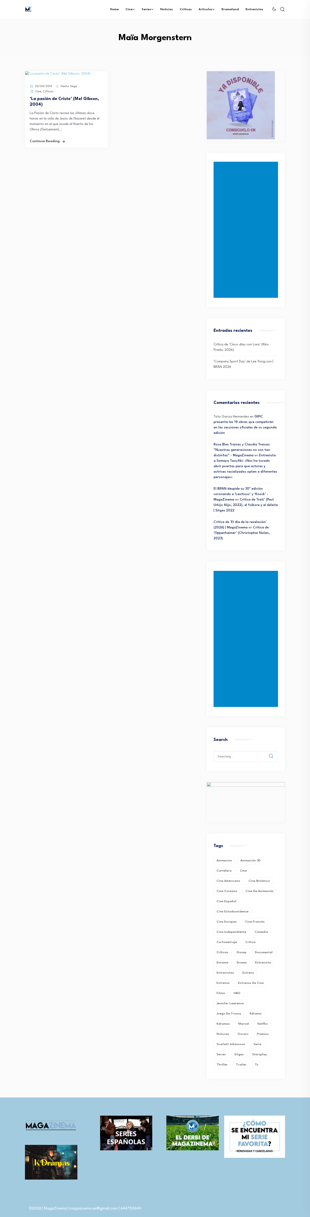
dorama (222, 962)
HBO (237, 993)
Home (114, 9)
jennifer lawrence (230, 1003)
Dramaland (230, 9)
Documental (264, 952)
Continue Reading (45, 141)
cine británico (259, 880)
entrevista (263, 962)
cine (243, 870)
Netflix (262, 1023)
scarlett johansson (231, 1044)
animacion (224, 860)
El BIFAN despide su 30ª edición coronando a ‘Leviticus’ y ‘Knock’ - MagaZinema (241, 494)
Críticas (186, 9)
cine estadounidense (232, 911)
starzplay (259, 1054)
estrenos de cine (251, 983)
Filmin (221, 993)
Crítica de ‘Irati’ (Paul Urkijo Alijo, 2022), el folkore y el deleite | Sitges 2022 (246, 505)
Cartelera (224, 870)
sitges (239, 1054)
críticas (222, 952)
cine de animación (259, 891)
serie (257, 1044)
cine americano (228, 880)
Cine (129, 9)
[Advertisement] (246, 230)
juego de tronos (229, 1013)
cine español (226, 901)
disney (241, 952)
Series (146, 9)
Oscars (243, 1034)
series (221, 1054)
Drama (242, 962)
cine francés (255, 921)
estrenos (223, 983)
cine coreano (227, 891)
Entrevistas (254, 9)
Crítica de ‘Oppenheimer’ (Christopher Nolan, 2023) (242, 533)
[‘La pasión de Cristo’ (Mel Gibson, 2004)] (58, 74)
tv (256, 1064)
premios (263, 1034)
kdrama (255, 1013)
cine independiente (231, 932)
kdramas (223, 1023)
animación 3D (250, 860)
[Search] (274, 752)
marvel (243, 1023)
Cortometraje (227, 942)
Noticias (166, 9)
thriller (222, 1064)
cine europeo (227, 921)
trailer (241, 1064)
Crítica (250, 942)
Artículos (205, 9)
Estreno (248, 972)
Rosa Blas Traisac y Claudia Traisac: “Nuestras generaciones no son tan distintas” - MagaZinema (242, 450)
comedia (261, 932)
